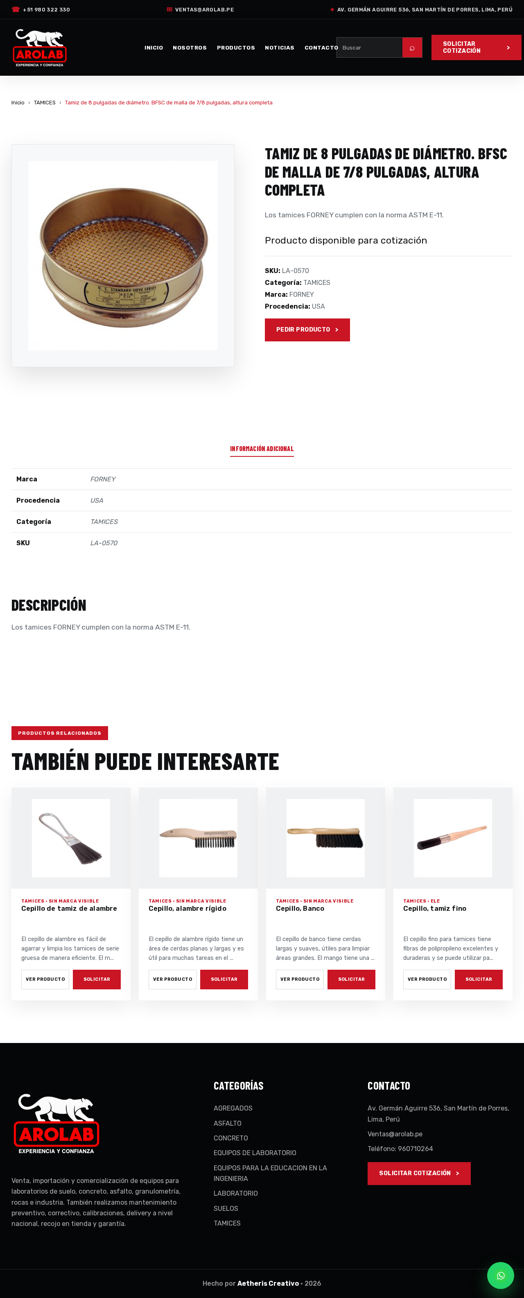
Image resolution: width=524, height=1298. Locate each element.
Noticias (279, 47)
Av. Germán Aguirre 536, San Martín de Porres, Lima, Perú (421, 9)
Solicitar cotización (462, 47)
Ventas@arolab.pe (200, 9)
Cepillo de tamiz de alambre (69, 908)
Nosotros (190, 47)
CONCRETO (231, 1138)
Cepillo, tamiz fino (434, 908)
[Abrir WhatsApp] (500, 1275)
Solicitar (97, 979)
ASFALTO (228, 1123)
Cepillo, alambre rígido (187, 908)
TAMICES (45, 102)
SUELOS (226, 1208)
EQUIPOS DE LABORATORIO (255, 1153)
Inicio (154, 47)
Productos (236, 47)
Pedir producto (303, 329)
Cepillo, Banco (300, 908)
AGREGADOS (233, 1108)
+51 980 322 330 (40, 9)
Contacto (322, 47)
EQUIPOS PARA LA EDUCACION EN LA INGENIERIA (270, 1173)
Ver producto (45, 979)
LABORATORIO (236, 1193)
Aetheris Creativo (268, 1283)
